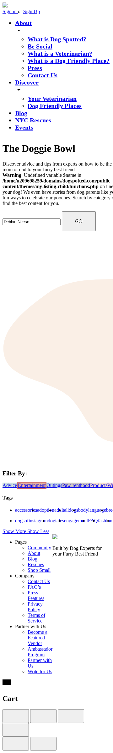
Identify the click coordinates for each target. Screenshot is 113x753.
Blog (21, 113)
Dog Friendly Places (55, 105)
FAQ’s (34, 587)
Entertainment (32, 485)
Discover (27, 82)
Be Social (40, 46)
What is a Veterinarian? (60, 53)
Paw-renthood (76, 485)
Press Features (36, 595)
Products (98, 485)
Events (24, 127)
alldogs (71, 510)
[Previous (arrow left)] (16, 743)
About (23, 22)
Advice (10, 485)
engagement (76, 520)
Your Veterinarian (52, 98)
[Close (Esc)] (16, 716)
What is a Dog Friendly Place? (69, 60)
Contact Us (42, 75)
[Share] (43, 716)
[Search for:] (32, 221)
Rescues (36, 564)
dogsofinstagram (31, 520)
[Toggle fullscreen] (71, 716)
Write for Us (40, 671)
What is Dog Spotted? (57, 39)
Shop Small (39, 570)
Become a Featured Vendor (37, 637)
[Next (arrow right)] (43, 743)
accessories (26, 510)
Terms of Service (36, 617)
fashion (105, 520)
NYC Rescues (33, 120)
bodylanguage (92, 510)
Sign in (10, 11)
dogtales (56, 520)
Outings (54, 485)
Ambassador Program (40, 651)
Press (35, 67)
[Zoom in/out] (16, 730)
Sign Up (31, 11)
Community (39, 547)
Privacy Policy (35, 606)
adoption (45, 510)
